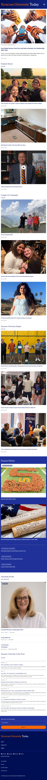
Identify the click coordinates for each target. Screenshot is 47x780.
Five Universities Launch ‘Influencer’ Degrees (12, 664)
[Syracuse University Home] (20, 4)
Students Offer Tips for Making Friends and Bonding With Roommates (17, 276)
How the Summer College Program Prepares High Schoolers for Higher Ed (18, 407)
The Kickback (4, 647)
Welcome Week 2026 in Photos (8, 499)
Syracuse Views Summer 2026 (8, 566)
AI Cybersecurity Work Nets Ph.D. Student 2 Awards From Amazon (16, 318)
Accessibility (3, 761)
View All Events (5, 579)
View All (3, 66)
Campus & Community (8, 12)
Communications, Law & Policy (8, 548)
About (2, 741)
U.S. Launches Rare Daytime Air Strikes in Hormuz (13, 699)
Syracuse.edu (4, 770)
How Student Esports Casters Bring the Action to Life (13, 550)
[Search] (40, 4)
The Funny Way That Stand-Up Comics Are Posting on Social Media (17, 708)
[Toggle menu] (44, 4)
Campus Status (4, 767)
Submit (23, 727)
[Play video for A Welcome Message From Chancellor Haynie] (23, 167)
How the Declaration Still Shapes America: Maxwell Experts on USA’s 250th (19, 539)
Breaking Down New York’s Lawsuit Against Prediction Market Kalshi (17, 690)
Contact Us (4, 745)
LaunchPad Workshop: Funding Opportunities (12, 629)
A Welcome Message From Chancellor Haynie (11, 186)
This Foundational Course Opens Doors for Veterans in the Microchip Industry (19, 449)
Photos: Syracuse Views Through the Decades (12, 558)
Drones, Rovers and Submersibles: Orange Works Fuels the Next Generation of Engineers (22, 366)
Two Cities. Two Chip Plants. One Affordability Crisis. (14, 673)
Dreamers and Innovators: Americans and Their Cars (14, 682)
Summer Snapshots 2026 (7, 234)
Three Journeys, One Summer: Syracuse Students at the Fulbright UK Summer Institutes (21, 103)
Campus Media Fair (5, 637)
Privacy (2, 764)
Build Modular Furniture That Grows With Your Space (13, 145)
